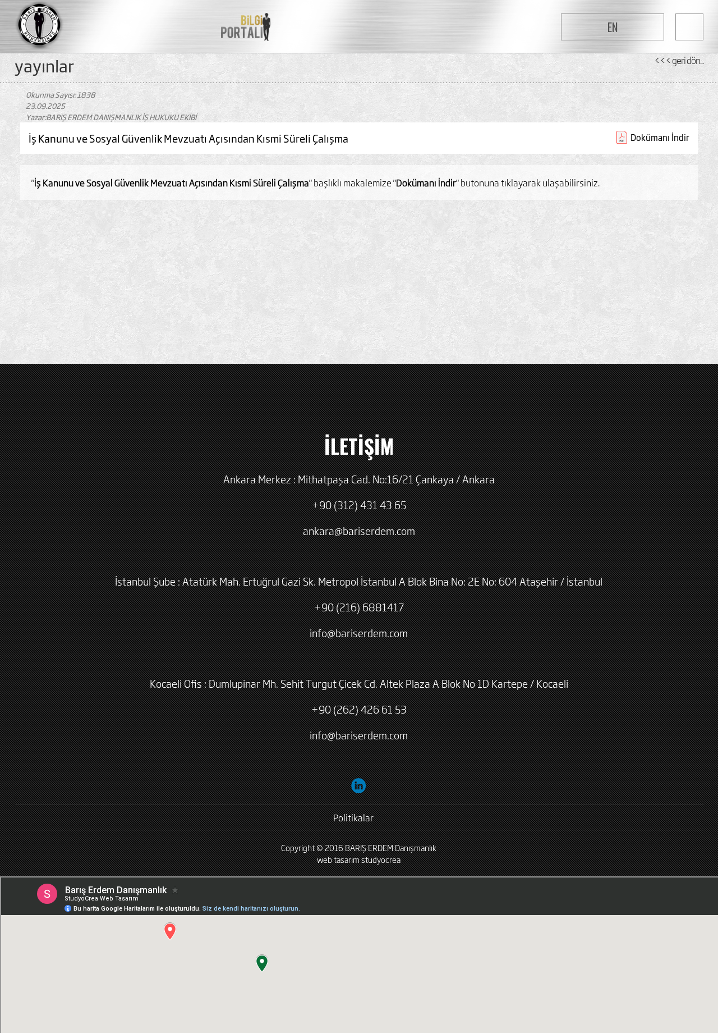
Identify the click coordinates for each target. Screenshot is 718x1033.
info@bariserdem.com (359, 632)
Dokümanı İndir (659, 137)
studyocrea (381, 859)
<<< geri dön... (678, 60)
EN (612, 27)
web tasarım (338, 859)
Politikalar (353, 817)
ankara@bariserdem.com (359, 530)
